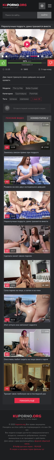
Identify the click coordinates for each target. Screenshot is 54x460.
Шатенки (24, 99)
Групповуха (20, 93)
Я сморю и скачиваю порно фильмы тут (27, 449)
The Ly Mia (18, 88)
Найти (44, 15)
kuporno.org (20, 424)
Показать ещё (27, 400)
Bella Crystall (32, 88)
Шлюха (13, 99)
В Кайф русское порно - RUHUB (27, 446)
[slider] (12, 56)
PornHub (33, 93)
